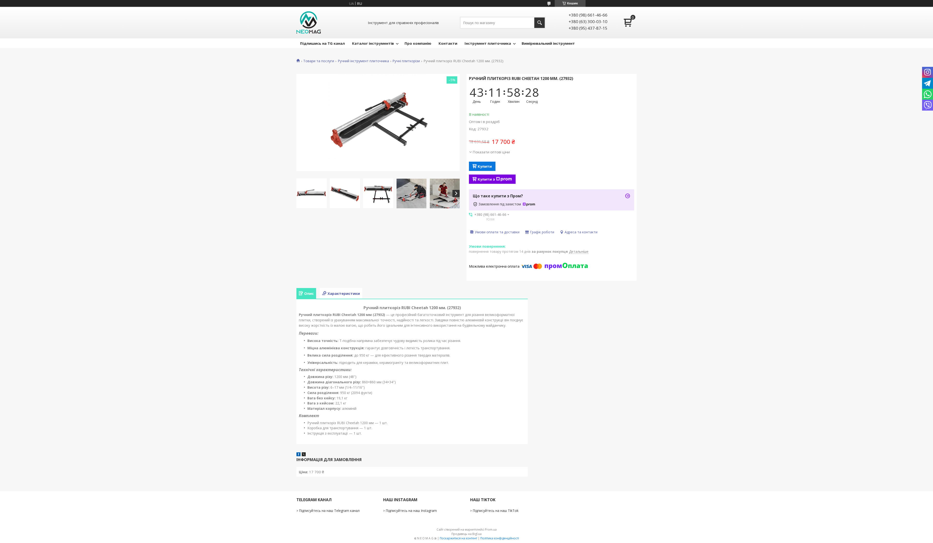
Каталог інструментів (373, 43)
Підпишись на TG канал (322, 43)
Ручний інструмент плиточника (363, 61)
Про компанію (418, 43)
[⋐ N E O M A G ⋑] (308, 22)
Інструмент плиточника (488, 43)
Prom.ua (491, 529)
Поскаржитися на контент (458, 538)
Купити (485, 166)
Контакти (448, 43)
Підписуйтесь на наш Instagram (411, 510)
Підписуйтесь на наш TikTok (495, 510)
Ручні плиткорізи (406, 61)
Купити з (486, 179)
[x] (304, 454)
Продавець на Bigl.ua (466, 534)
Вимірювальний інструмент (548, 43)
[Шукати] (539, 23)
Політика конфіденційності (499, 538)
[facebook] (298, 454)
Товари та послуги (318, 61)
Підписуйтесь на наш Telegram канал (329, 510)
